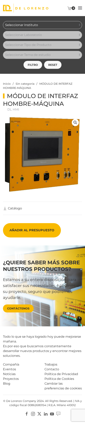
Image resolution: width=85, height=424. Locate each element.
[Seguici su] (58, 413)
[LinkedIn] (45, 413)
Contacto (51, 369)
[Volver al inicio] (25, 8)
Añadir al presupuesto (31, 230)
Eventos (9, 369)
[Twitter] (39, 413)
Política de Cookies (59, 379)
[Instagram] (33, 413)
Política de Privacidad (61, 374)
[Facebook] (27, 413)
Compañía (11, 364)
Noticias (9, 374)
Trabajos (50, 364)
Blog (6, 383)
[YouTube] (52, 413)
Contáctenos (18, 308)
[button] (80, 8)
